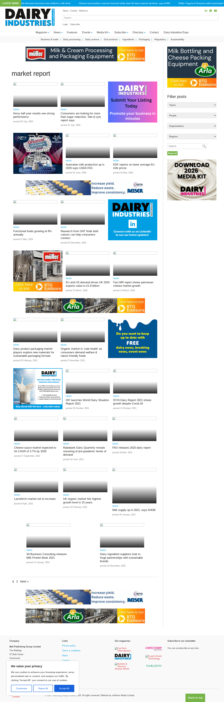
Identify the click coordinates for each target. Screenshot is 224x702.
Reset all (172, 153)
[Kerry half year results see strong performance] (35, 85)
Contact (73, 11)
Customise (21, 688)
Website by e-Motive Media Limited (117, 695)
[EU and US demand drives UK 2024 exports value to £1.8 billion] (88, 254)
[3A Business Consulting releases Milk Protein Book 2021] (48, 526)
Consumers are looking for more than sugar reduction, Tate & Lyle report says (81, 117)
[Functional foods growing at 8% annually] (35, 203)
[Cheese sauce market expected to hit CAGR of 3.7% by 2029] (36, 419)
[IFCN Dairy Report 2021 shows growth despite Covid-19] (135, 372)
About (65, 11)
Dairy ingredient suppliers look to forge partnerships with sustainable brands (121, 558)
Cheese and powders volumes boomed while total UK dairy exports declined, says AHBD (124, 3)
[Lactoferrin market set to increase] (36, 471)
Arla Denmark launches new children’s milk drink (45, 3)
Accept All (64, 688)
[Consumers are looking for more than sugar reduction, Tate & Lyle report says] (83, 85)
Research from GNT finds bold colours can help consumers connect (79, 235)
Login (65, 24)
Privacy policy (69, 645)
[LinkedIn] (206, 10)
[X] (210, 10)
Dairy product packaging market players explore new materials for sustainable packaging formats (33, 352)
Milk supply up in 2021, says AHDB (133, 510)
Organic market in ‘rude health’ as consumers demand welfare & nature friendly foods (81, 352)
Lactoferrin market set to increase (35, 498)
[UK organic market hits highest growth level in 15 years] (85, 471)
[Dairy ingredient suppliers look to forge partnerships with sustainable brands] (122, 526)
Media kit (83, 11)
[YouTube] (215, 10)
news (16, 109)
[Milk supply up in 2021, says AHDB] (134, 471)
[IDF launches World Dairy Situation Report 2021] (88, 372)
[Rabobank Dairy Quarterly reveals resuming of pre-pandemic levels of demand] (85, 419)
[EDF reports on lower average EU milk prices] (135, 136)
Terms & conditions (71, 650)
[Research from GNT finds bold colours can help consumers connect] (83, 203)
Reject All (43, 688)
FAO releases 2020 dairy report (131, 447)
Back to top (195, 697)
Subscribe (75, 24)
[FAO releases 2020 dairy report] (134, 419)
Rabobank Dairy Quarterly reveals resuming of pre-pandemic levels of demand (84, 451)
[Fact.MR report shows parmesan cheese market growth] (135, 254)
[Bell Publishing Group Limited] (25, 695)
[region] (43, 678)
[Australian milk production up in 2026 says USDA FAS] (88, 136)
